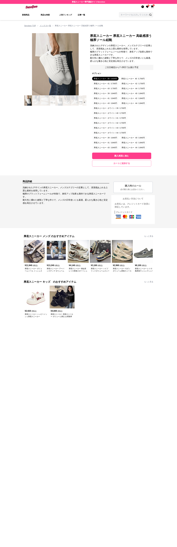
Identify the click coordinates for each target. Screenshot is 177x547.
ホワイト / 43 (110, 128)
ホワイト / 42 (110, 123)
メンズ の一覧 (45, 26)
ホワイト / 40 (110, 113)
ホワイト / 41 (110, 118)
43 (105, 88)
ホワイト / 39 (110, 108)
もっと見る (148, 236)
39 (105, 79)
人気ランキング (65, 15)
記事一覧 (81, 15)
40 (133, 79)
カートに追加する (121, 163)
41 (105, 84)
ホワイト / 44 (110, 133)
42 (133, 84)
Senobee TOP (30, 26)
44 (133, 88)
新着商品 (25, 15)
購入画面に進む (121, 156)
